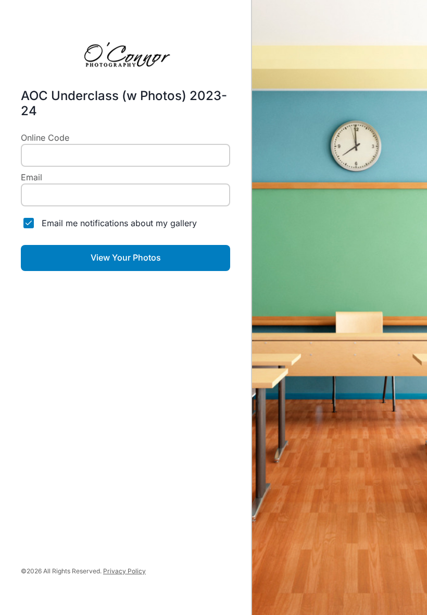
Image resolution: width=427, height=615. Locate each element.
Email (31, 177)
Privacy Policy (124, 571)
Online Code (45, 137)
